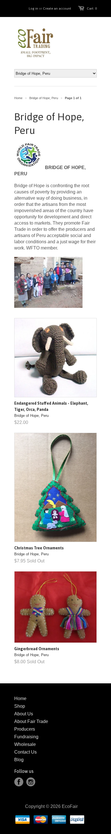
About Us (23, 713)
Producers (24, 729)
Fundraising (26, 736)
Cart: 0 (92, 8)
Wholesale (25, 744)
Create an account (57, 8)
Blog (19, 759)
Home (20, 698)
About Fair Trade (31, 721)
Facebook (18, 781)
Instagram (30, 781)
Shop (19, 706)
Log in (33, 8)
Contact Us (25, 752)
